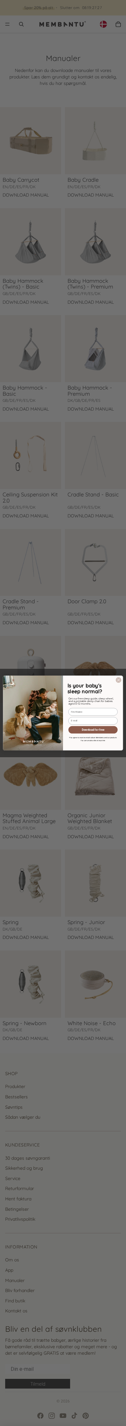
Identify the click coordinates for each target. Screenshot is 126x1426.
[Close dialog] (119, 680)
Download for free (93, 729)
